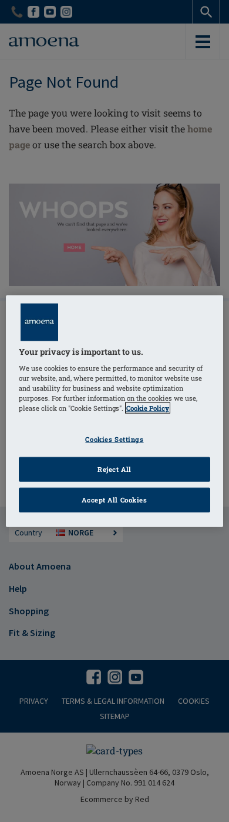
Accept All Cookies (114, 499)
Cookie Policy (147, 408)
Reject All (114, 469)
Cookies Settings (114, 439)
